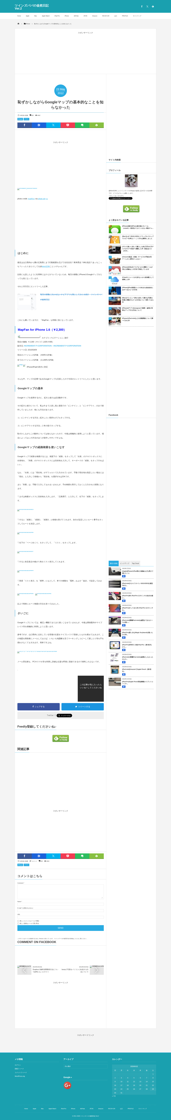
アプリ (26, 119)
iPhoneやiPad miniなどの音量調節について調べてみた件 (137, 319)
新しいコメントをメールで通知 (29, 921)
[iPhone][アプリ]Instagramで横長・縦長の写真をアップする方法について (137, 309)
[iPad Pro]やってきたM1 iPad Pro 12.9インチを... (137, 609)
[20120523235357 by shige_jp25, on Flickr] (25, 554)
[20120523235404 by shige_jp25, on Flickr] (25, 573)
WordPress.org (20, 1076)
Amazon (94, 16)
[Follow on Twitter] (147, 6)
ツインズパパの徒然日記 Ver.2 (32, 7)
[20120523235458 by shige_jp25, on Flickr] (25, 596)
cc (47, 199)
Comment (20, 883)
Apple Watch (46, 16)
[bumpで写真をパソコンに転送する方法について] (97, 967)
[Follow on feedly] (153, 6)
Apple (27, 16)
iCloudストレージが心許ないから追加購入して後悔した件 (138, 278)
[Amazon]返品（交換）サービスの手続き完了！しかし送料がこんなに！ (137, 258)
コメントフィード (21, 1072)
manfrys (31, 199)
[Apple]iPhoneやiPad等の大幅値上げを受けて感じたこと (137, 572)
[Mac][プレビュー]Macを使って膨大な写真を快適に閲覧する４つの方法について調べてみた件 (138, 300)
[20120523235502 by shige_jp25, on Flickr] (43, 596)
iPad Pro (57, 16)
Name (19, 901)
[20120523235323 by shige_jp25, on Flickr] (25, 512)
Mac (35, 16)
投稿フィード (19, 1069)
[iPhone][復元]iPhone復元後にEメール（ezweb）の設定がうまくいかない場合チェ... (137, 227)
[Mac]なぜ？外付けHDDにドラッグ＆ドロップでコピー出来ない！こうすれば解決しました (138, 237)
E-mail (19, 908)
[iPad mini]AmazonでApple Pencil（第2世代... (136, 670)
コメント (34, 861)
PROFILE (125, 16)
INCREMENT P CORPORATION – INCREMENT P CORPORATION (52, 346)
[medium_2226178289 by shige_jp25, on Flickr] (27, 190)
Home (19, 16)
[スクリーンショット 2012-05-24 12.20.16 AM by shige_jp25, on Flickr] (37, 653)
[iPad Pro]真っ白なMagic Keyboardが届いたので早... (137, 634)
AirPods (76, 16)
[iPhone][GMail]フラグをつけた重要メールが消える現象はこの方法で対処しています (137, 268)
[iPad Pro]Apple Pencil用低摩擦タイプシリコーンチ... (137, 683)
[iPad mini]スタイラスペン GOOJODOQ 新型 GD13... (137, 584)
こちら (118, 196)
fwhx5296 (46, 266)
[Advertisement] (85, 49)
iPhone (67, 16)
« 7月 (114, 1096)
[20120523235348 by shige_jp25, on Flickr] (25, 535)
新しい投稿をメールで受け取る (29, 923)
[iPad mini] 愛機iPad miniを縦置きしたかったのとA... (137, 658)
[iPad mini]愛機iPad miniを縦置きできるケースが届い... (137, 621)
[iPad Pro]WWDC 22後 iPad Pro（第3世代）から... (137, 646)
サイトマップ (137, 16)
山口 (115, 16)
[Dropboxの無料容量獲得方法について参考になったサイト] (24, 967)
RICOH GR (105, 16)
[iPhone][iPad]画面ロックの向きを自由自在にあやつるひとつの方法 (137, 289)
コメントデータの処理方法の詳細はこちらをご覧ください (70, 938)
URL (18, 914)
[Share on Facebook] (142, 6)
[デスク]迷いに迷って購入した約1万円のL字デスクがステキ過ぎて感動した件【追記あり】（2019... (137, 249)
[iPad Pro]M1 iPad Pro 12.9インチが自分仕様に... (137, 597)
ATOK (85, 16)
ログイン (18, 1065)
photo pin (41, 199)
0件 (33, 115)
